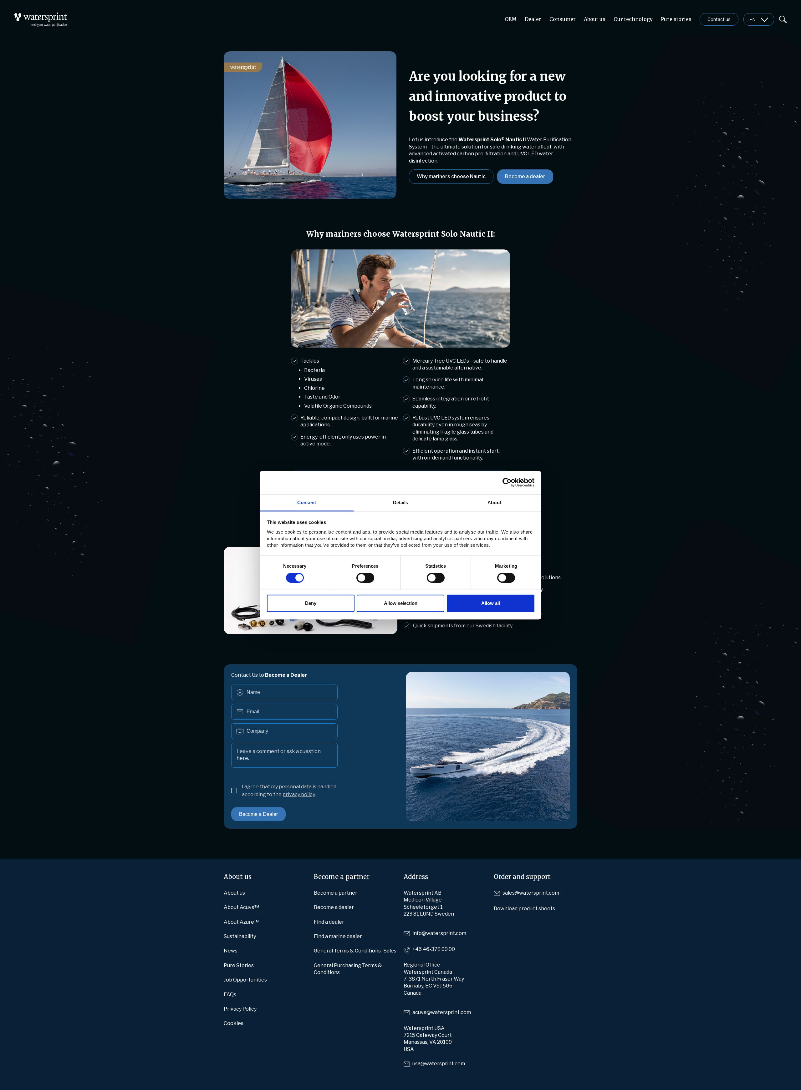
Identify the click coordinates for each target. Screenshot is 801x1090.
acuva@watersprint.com (441, 1012)
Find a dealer (329, 922)
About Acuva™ (241, 907)
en (752, 19)
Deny (310, 603)
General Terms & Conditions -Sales (355, 951)
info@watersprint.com (439, 933)
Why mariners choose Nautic (451, 176)
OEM (511, 19)
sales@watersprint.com (531, 893)
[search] (783, 19)
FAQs (230, 994)
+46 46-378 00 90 (433, 949)
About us (594, 19)
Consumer (562, 19)
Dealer (533, 19)
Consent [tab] (306, 502)
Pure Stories (239, 965)
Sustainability (240, 936)
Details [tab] (400, 502)
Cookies (233, 1023)
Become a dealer (525, 176)
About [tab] (494, 502)
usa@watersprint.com (438, 1064)
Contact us (719, 19)
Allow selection (400, 603)
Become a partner (335, 893)
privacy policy (299, 794)
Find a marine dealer (338, 936)
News (230, 951)
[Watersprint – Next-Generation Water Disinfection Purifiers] (40, 16)
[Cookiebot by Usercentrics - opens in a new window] (507, 482)
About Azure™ (241, 922)
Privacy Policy (240, 1009)
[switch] (365, 578)
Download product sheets (524, 909)
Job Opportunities (245, 980)
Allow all (490, 603)
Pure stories (676, 19)
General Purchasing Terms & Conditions (348, 968)
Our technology (633, 19)
